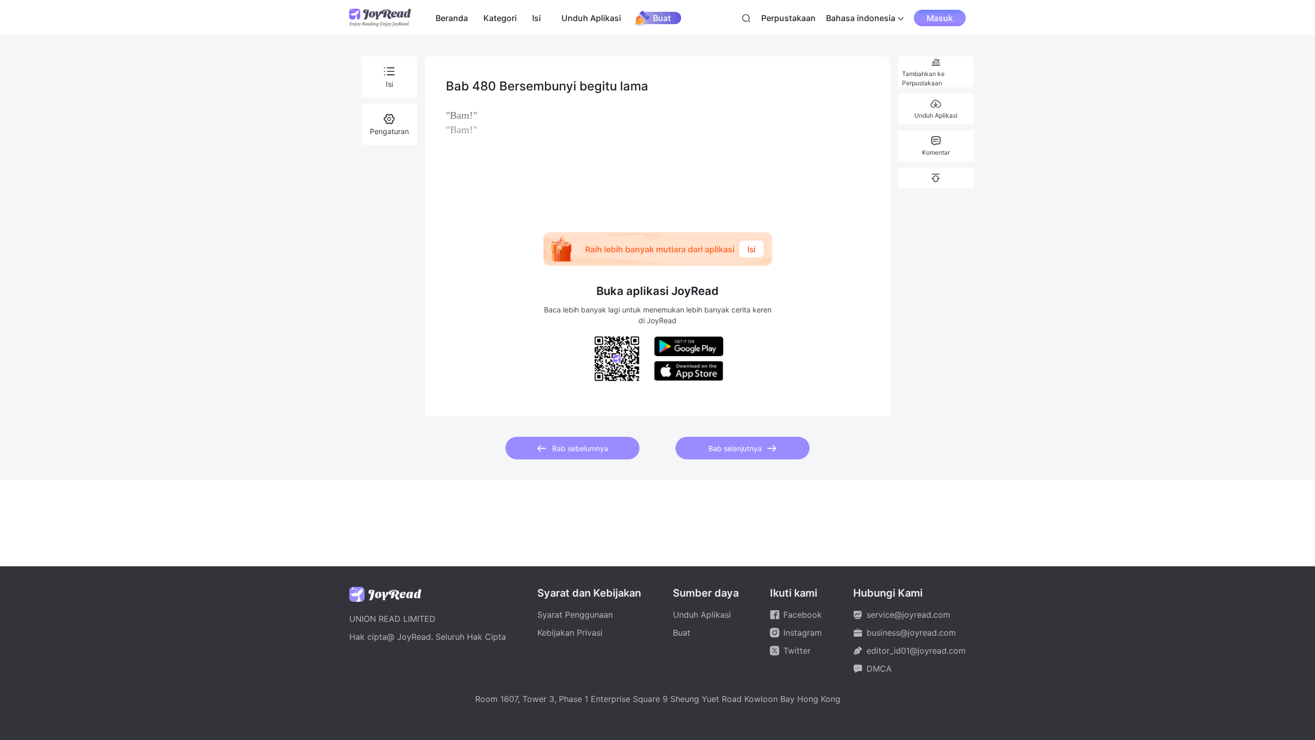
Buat (662, 18)
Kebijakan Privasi (570, 632)
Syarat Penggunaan (575, 614)
